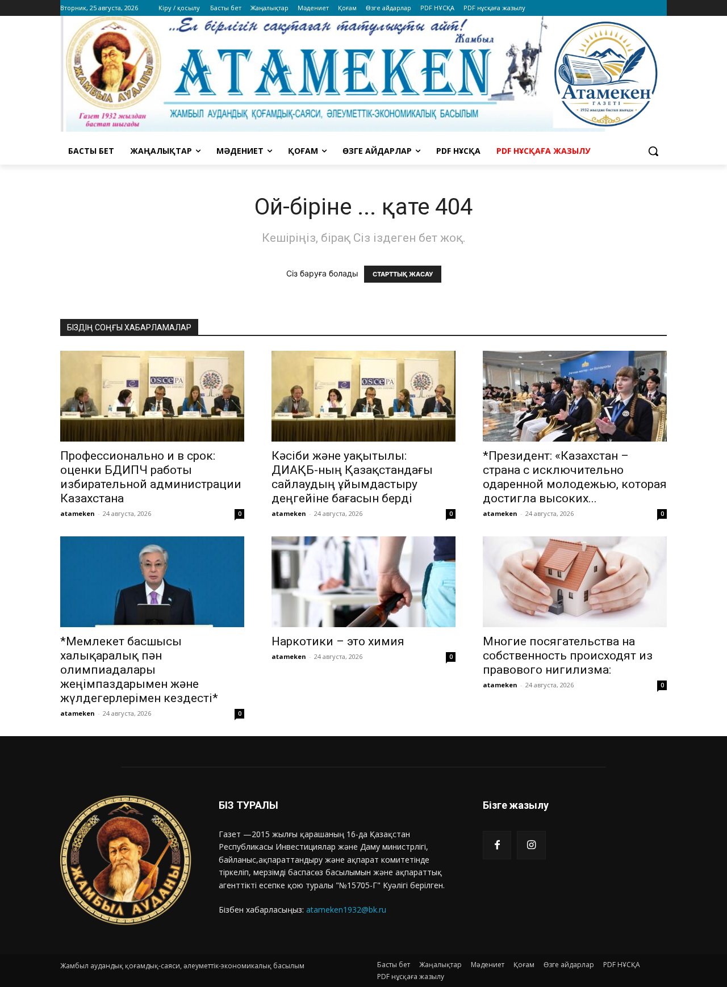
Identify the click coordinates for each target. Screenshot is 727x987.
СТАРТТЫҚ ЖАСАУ (403, 274)
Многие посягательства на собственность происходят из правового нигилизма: (568, 656)
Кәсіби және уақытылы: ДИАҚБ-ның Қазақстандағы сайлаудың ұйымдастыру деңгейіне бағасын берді (352, 477)
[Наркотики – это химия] (363, 581)
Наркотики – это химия (337, 641)
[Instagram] (531, 845)
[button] (653, 151)
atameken (77, 513)
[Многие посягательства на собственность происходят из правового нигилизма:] (575, 581)
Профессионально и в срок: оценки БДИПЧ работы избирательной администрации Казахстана (150, 477)
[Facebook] (497, 845)
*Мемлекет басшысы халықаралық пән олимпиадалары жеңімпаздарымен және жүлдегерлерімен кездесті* (139, 670)
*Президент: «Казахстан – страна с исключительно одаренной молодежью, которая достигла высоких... (575, 477)
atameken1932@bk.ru (346, 909)
